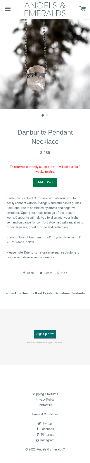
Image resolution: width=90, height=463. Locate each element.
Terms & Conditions (45, 414)
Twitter (47, 423)
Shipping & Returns (45, 394)
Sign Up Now (45, 334)
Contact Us (45, 405)
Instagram (47, 440)
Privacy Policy (45, 399)
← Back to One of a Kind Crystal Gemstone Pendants (45, 293)
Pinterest (47, 434)
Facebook (47, 429)
